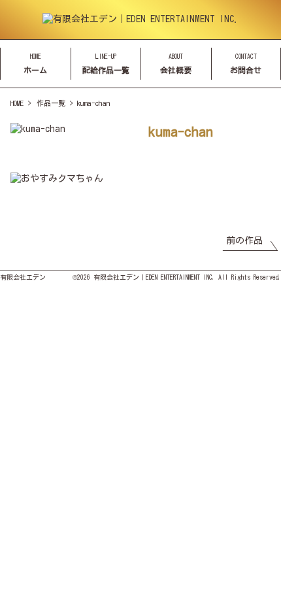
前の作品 (244, 240)
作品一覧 (51, 103)
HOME (17, 103)
